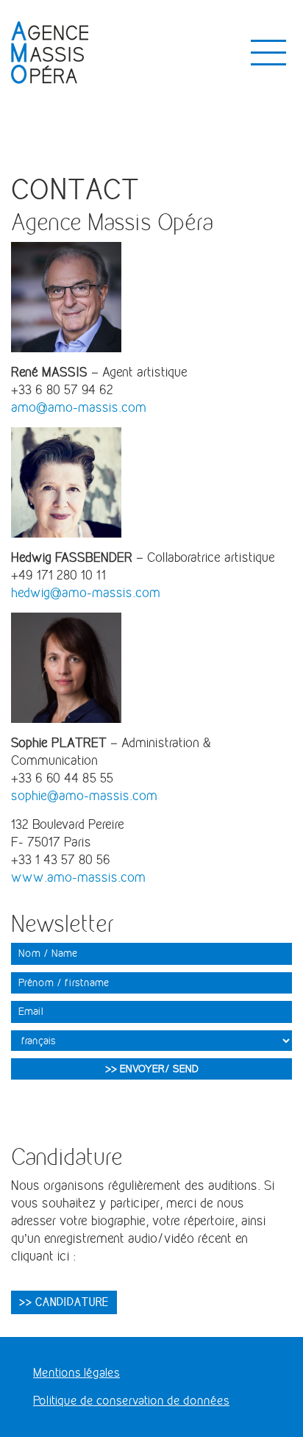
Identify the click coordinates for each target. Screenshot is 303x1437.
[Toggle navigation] (268, 52)
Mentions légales (76, 1373)
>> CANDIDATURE (64, 1302)
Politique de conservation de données (131, 1401)
